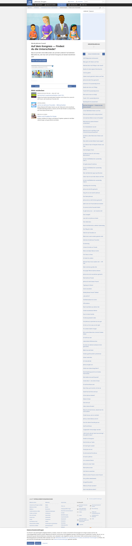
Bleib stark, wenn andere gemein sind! (93, 236)
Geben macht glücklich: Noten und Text (93, 76)
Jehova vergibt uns (88, 364)
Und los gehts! (87, 72)
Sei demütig (86, 243)
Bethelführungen (64, 514)
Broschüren (47, 509)
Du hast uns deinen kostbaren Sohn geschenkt (92, 345)
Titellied (90, 292)
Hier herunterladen (39, 60)
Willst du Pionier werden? (89, 485)
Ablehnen (38, 543)
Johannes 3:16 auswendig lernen (91, 83)
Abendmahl (63, 519)
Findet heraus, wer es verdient (91, 415)
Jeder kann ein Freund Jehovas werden (93, 203)
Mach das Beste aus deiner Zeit (91, 307)
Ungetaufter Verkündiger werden (92, 429)
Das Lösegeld (86, 214)
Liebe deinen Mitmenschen (90, 341)
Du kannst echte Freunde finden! (91, 207)
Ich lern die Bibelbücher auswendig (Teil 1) (92, 159)
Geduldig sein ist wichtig (89, 185)
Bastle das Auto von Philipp (90, 87)
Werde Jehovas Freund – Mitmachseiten (49, 7)
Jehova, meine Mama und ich (90, 419)
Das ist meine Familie (88, 314)
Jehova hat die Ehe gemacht (90, 189)
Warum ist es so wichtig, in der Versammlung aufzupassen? (91, 131)
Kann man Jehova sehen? (89, 489)
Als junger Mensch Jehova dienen (91, 270)
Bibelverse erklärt (33, 507)
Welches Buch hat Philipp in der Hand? (93, 65)
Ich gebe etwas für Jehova (90, 164)
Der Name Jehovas (88, 196)
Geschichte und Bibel (34, 525)
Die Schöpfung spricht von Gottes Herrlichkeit (92, 372)
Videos (46, 527)
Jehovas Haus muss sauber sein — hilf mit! (93, 262)
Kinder (31, 519)
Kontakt (62, 512)
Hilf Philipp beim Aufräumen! (90, 58)
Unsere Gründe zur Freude (90, 247)
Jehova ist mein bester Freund (91, 281)
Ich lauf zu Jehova (87, 456)
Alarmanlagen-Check (88, 150)
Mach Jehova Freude (88, 278)
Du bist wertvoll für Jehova (90, 453)
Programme (47, 519)
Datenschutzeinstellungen (61, 539)
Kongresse (63, 521)
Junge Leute (32, 517)
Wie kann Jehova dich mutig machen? (93, 114)
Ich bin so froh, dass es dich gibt (91, 325)
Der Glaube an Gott (33, 521)
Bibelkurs (31, 509)
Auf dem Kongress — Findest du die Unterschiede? (93, 106)
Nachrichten (63, 502)
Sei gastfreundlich (88, 482)
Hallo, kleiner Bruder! (88, 406)
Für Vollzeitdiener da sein (89, 127)
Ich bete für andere (88, 258)
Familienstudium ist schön (90, 299)
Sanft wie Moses (87, 426)
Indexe (46, 521)
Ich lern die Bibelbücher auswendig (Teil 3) (92, 181)
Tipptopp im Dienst (88, 285)
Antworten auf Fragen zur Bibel (36, 505)
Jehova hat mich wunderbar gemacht (92, 274)
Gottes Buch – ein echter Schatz (91, 381)
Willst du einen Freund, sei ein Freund (93, 475)
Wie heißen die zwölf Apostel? (91, 377)
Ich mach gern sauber (89, 446)
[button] (50, 4)
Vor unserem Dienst (88, 460)
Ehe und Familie (33, 515)
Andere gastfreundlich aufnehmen (92, 354)
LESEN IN (85, 11)
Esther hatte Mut (87, 357)
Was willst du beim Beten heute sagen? (93, 141)
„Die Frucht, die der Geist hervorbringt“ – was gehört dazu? (93, 434)
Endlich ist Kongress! (88, 438)
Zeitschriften (47, 515)
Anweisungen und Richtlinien (51, 523)
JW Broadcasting (49, 525)
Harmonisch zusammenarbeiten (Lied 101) (50, 95)
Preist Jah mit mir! (87, 449)
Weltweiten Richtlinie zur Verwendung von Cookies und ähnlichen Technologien (76, 537)
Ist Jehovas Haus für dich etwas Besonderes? (91, 154)
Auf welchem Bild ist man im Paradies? (93, 118)
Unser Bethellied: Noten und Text (91, 110)
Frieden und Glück (33, 513)
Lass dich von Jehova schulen (90, 218)
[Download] (42, 73)
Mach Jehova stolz (88, 467)
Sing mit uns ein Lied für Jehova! (91, 193)
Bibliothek (30, 7)
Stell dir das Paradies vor (89, 232)
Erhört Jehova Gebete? (89, 395)
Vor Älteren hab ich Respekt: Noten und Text (93, 145)
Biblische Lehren (33, 502)
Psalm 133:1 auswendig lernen (91, 98)
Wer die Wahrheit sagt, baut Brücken (92, 173)
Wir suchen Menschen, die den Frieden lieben (93, 333)
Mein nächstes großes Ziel (90, 267)
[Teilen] (100, 7)
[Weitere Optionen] (103, 7)
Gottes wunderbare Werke (90, 310)
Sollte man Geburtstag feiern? (91, 368)
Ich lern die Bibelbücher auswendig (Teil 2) (92, 168)
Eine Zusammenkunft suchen (95, 505)
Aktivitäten (63, 523)
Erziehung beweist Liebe (89, 318)
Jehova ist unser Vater (89, 464)
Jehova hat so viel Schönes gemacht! (92, 200)
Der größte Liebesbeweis (89, 478)
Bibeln (46, 505)
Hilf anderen (86, 303)
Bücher (46, 507)
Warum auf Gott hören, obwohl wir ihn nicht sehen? (93, 410)
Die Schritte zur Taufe (88, 442)
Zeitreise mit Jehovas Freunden (91, 240)
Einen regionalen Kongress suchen (81, 509)
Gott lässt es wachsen (89, 471)
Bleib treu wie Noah (88, 350)
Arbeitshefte (47, 517)
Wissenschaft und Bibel (34, 523)
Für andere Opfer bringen (90, 328)
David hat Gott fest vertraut (90, 391)
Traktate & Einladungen (50, 511)
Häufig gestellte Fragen (66, 508)
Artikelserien (36, 7)
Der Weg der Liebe (88, 229)
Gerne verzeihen (87, 289)
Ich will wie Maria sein (89, 384)
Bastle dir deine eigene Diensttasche (92, 69)
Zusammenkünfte (64, 517)
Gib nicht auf (86, 402)
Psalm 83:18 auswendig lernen (91, 91)
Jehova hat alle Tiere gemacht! (91, 80)
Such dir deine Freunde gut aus (91, 422)
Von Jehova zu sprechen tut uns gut (92, 321)
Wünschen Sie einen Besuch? (67, 510)
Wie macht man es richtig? (90, 94)
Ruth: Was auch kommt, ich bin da (92, 388)
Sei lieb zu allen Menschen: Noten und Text (93, 136)
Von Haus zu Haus (88, 254)
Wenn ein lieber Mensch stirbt (91, 251)
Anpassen (45, 543)
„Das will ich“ (86, 296)
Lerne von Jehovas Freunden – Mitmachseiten (51, 105)
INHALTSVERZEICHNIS (94, 54)
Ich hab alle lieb (87, 361)
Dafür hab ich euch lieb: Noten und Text (93, 176)
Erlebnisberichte (64, 525)
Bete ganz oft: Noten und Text (91, 62)
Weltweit (63, 527)
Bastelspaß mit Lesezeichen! (90, 102)
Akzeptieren (30, 543)
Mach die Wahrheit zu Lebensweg (94, 225)
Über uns (63, 506)
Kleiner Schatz (87, 399)
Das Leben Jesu (87, 222)
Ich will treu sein (87, 337)
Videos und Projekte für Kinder (47, 116)
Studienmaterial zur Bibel (35, 511)
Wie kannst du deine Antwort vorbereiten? (90, 122)
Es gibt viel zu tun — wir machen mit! (92, 211)
